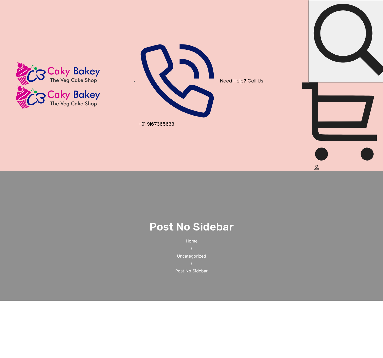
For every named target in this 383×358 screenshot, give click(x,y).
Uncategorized (191, 256)
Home (191, 241)
